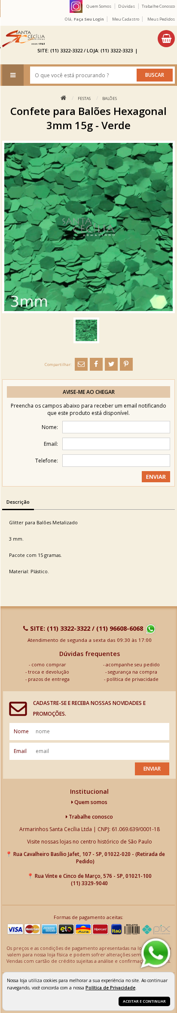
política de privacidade (133, 679)
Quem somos (90, 802)
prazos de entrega (49, 679)
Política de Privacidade (110, 988)
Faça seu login (89, 19)
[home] (23, 38)
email (20, 751)
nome (21, 731)
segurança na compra (132, 671)
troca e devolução (48, 671)
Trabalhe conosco (90, 816)
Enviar (152, 768)
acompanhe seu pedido (133, 664)
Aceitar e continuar (144, 1001)
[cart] (166, 38)
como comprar (48, 664)
